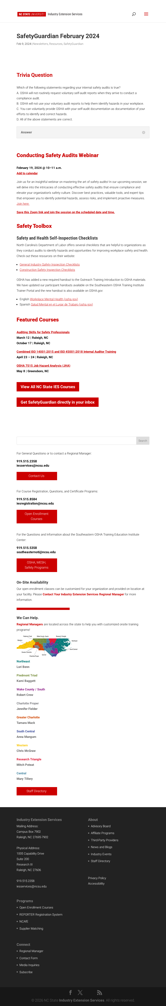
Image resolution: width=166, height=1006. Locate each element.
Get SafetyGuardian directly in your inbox (58, 402)
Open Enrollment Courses (36, 516)
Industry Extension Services (81, 1000)
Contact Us (36, 476)
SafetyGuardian (73, 43)
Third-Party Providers (104, 840)
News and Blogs (101, 847)
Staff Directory (37, 791)
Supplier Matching (31, 928)
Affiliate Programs (102, 833)
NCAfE (23, 921)
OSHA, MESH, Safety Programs (36, 565)
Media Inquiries (29, 965)
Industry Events (101, 854)
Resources (55, 43)
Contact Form (28, 958)
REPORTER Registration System (40, 914)
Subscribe (26, 972)
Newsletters (40, 43)
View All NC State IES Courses (48, 386)
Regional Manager (31, 951)
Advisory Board (101, 826)
